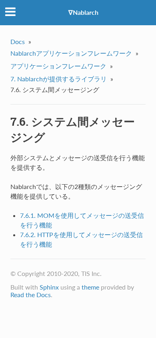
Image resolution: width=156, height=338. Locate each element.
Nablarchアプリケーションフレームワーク (71, 53)
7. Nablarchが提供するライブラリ (58, 78)
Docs (17, 41)
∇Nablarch (83, 12)
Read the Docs (30, 294)
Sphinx (49, 287)
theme (90, 287)
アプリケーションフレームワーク (58, 66)
